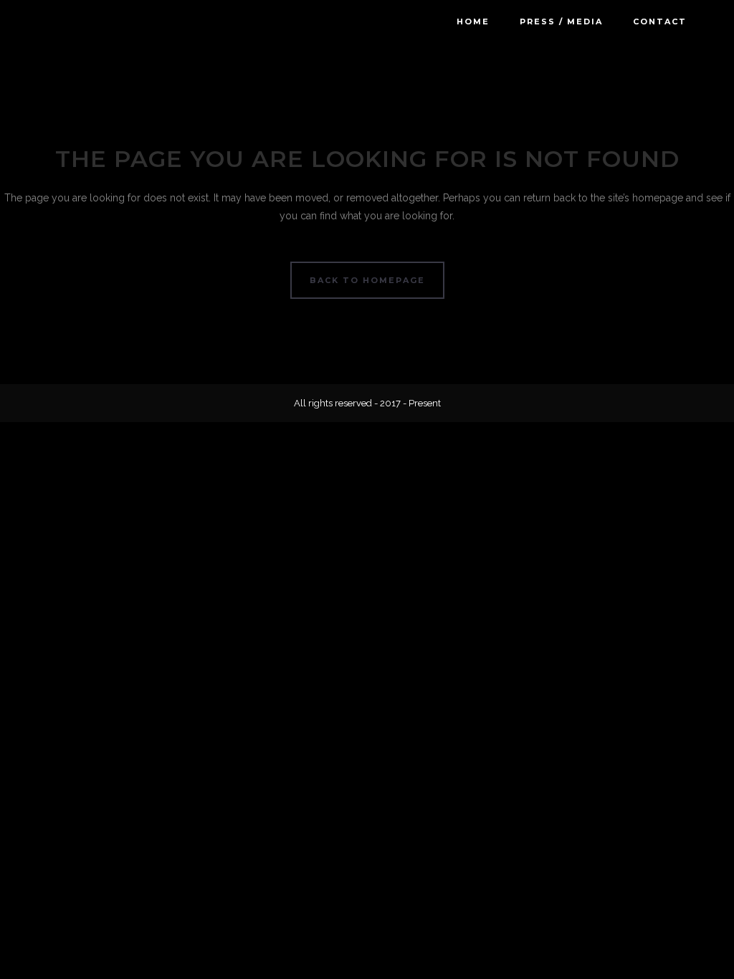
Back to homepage (367, 280)
